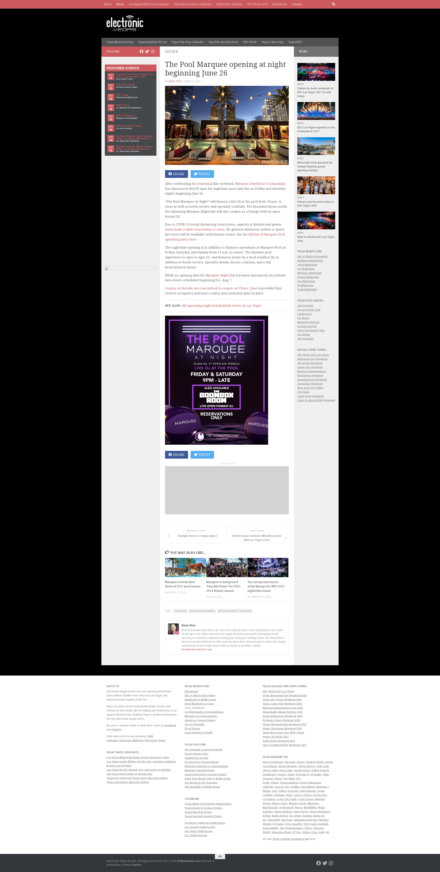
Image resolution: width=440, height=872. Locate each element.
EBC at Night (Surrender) (312, 256)
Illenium (321, 786)
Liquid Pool (304, 313)
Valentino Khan (281, 832)
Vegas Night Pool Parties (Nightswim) (208, 803)
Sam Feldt (274, 819)
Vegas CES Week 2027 (276, 736)
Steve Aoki (310, 824)
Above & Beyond (273, 762)
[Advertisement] (227, 490)
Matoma (313, 803)
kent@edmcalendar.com (197, 649)
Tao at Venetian (194, 724)
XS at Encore (192, 728)
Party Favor (301, 811)
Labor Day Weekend (309, 367)
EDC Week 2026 (257, 4)
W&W (266, 832)
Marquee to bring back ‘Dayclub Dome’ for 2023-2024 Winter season (223, 586)
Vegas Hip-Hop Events (198, 812)
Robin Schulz (280, 815)
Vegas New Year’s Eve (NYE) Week (283, 732)
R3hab (267, 815)
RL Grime (295, 815)
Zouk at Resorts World (199, 732)
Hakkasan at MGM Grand (200, 699)
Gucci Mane (307, 786)
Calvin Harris (306, 766)
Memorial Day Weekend (312, 359)
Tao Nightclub (306, 281)
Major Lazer (280, 803)
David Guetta (302, 770)
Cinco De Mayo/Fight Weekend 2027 (285, 745)
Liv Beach (303, 318)
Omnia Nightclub (308, 277)
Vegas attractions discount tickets (128, 782)
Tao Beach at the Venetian (201, 782)
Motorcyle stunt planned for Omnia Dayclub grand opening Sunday (315, 166)
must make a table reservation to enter (195, 229)
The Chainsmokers (291, 828)
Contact (297, 4)
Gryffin (294, 786)
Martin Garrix (297, 803)
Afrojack (289, 762)
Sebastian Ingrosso (306, 819)
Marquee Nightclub (220, 275)
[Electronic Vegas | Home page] (125, 23)
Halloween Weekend (310, 375)
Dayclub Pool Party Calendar (193, 4)
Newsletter (279, 4)
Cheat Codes (270, 770)
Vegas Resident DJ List (152, 42)
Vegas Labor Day (272, 42)
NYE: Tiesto (123, 105)
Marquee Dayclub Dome (200, 770)
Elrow (278, 778)
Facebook (170, 725)
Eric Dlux (289, 778)
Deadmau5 (269, 774)
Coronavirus (180, 611)
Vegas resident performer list (290, 839)
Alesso (300, 762)
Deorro (282, 774)
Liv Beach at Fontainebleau (202, 762)
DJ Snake (315, 774)
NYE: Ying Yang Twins (129, 126)
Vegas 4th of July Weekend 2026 (282, 699)
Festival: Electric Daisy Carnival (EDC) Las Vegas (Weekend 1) (134, 137)
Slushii (267, 824)
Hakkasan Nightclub (310, 260)
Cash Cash (322, 766)
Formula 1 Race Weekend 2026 (281, 720)
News (120, 4)
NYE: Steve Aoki (125, 84)
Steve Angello (293, 824)
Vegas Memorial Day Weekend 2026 (285, 695)
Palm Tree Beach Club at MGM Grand (208, 778)
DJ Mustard (286, 807)
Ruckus (307, 815)
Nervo (298, 807)
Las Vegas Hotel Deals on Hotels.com (129, 773)
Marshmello (270, 807)
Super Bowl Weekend (310, 396)
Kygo (289, 795)
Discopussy (191, 691)
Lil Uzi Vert (320, 795)
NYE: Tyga (122, 95)
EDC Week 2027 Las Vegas (313, 354)
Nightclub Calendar (229, 4)
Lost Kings (269, 799)
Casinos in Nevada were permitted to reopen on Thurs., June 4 (212, 288)
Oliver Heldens (283, 811)
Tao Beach (303, 334)
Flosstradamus (289, 782)
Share (178, 174)
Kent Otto (175, 81)
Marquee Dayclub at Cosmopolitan (235, 611)
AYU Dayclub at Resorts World (203, 749)
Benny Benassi (288, 766)
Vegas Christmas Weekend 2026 (282, 728)
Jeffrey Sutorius (288, 791)
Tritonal (318, 828)
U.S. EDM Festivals (196, 835)
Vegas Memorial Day (119, 42)
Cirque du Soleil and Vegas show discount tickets (137, 778)
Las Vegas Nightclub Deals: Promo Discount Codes (138, 757)
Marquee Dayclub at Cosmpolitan (260, 183)
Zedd (322, 832)
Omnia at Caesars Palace (200, 720)
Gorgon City (281, 786)
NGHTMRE (310, 807)
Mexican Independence (311, 371)
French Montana (310, 782)
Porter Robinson (320, 811)
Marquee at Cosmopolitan (202, 611)
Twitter (116, 729)
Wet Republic (305, 338)
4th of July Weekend (309, 363)
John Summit (308, 791)
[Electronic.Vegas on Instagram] (153, 51)
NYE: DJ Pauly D (125, 115)
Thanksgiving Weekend (312, 379)
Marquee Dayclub (308, 322)
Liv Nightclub (305, 268)
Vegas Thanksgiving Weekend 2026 (284, 724)
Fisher (275, 782)
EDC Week (250, 42)
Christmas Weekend (309, 383)
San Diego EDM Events (199, 831)
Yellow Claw (309, 832)
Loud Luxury (306, 799)
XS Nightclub (305, 285)
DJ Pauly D (302, 774)
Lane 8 (298, 795)
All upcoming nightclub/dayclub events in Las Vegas (221, 305)
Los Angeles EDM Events (200, 827)
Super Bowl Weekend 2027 (279, 740)
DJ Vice (296, 832)
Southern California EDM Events (205, 823)
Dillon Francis (320, 770)
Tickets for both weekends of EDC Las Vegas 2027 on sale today (315, 92)
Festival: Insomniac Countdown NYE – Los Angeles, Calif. (134, 75)
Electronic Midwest (131, 740)
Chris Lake (285, 770)
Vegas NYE (295, 42)
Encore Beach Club (308, 309)
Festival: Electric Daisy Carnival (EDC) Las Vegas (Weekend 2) (134, 147)
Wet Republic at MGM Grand (202, 786)
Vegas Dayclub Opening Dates (203, 816)
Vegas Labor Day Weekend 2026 (282, 703)
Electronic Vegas (155, 740)
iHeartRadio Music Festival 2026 (282, 712)
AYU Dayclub (305, 305)
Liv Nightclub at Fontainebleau (204, 712)
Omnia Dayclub (307, 326)
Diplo (291, 774)
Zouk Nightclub (307, 289)
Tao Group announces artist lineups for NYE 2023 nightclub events (266, 586)
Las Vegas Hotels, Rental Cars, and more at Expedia (139, 769)
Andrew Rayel (314, 762)
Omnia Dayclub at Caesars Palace (205, 774)
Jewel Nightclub (307, 264)
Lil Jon (307, 795)
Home (108, 4)
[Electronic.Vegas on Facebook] (142, 51)
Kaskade (279, 795)
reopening (204, 183)
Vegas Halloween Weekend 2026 (282, 716)
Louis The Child (286, 799)
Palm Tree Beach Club (310, 330)
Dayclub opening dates (223, 42)
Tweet (204, 174)
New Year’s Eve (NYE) (310, 387)
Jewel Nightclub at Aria (199, 703)
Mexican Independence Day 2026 (283, 707)
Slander (324, 819)
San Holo (287, 819)
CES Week (303, 392)
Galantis (268, 786)
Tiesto (308, 828)
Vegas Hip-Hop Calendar (188, 42)
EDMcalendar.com (188, 861)
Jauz (275, 791)
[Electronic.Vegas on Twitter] (147, 51)
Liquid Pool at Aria (196, 757)
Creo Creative (132, 864)
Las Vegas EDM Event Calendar (149, 4)
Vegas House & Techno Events (203, 808)
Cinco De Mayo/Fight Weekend (316, 400)
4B (327, 832)
